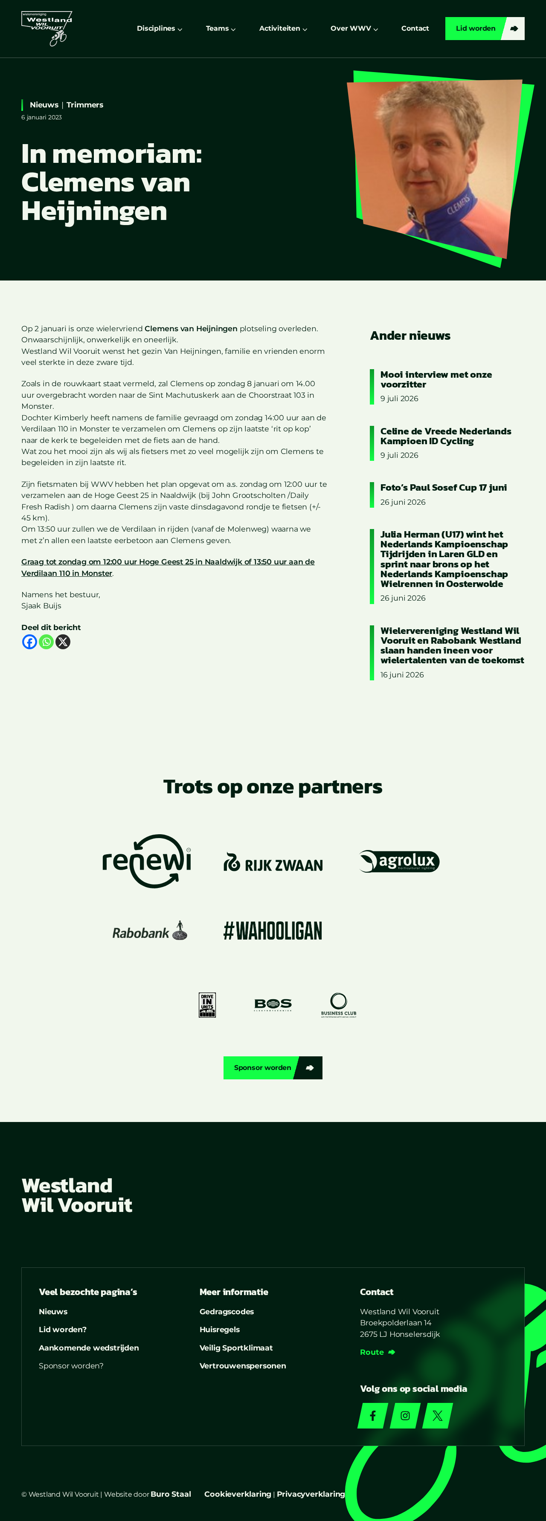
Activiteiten (279, 28)
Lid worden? (63, 1329)
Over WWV (351, 28)
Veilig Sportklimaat (236, 1347)
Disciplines (156, 28)
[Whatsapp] (46, 641)
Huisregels (220, 1329)
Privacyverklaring (311, 1493)
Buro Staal (171, 1493)
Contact (415, 28)
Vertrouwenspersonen (243, 1365)
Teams (217, 28)
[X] (62, 641)
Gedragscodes (227, 1311)
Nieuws (44, 104)
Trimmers (85, 104)
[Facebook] (29, 641)
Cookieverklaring (237, 1493)
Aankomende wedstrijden (89, 1347)
